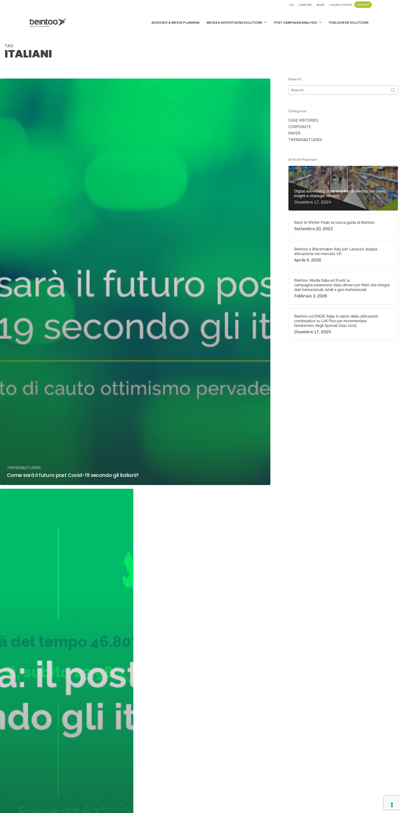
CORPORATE (299, 127)
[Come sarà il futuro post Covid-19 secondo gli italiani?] (135, 282)
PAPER (294, 133)
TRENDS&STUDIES (24, 468)
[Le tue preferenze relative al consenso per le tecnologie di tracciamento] (392, 804)
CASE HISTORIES (303, 120)
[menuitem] (291, 4)
